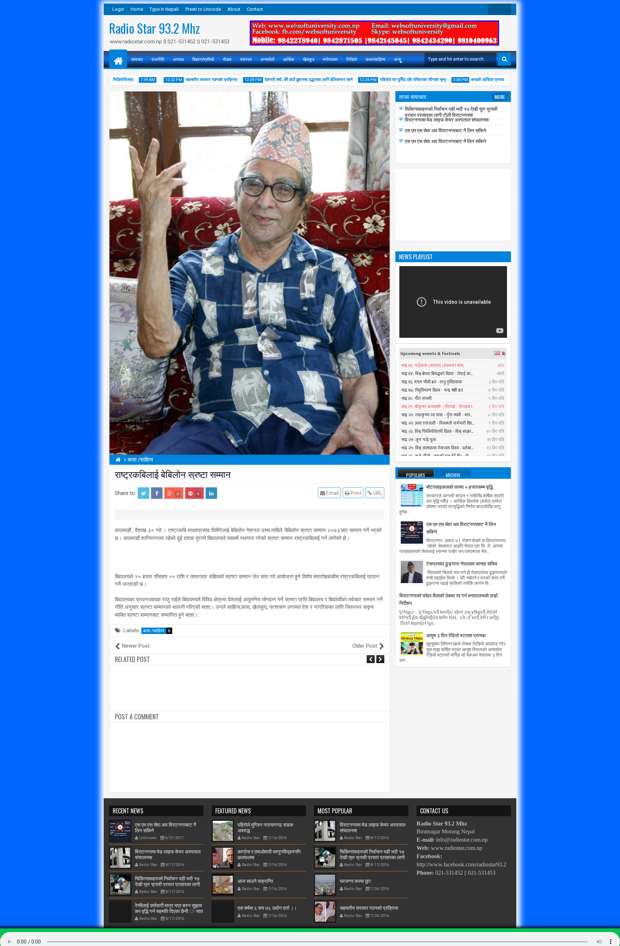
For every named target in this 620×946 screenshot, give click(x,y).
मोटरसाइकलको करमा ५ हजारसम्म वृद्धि (459, 486)
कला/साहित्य (375, 59)
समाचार (137, 59)
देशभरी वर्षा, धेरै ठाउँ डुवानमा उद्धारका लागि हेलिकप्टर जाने (290, 79)
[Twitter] (493, 9)
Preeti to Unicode (203, 9)
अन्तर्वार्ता (267, 59)
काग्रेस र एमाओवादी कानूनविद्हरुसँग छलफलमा (269, 854)
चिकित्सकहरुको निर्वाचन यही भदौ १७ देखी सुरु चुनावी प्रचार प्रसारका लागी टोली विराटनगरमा (451, 122)
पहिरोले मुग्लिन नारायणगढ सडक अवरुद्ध (265, 827)
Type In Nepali (164, 9)
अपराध (178, 59)
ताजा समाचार (412, 96)
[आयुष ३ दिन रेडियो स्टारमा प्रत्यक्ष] (412, 643)
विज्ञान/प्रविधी (203, 59)
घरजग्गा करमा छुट (355, 880)
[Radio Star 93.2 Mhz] (118, 58)
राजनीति (157, 59)
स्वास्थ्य (246, 59)
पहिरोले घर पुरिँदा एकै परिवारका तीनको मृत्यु (394, 79)
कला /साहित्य (156, 630)
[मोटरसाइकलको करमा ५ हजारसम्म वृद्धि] (412, 495)
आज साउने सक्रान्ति (255, 880)
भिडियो (351, 59)
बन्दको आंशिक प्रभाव (468, 79)
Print (355, 493)
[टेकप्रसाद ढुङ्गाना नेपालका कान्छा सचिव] (412, 571)
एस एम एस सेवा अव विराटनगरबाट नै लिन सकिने (445, 140)
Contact (255, 9)
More (499, 96)
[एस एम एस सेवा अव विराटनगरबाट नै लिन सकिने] (412, 532)
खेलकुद (308, 59)
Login (118, 9)
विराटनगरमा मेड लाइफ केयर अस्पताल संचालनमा (447, 129)
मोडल (227, 59)
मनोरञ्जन (330, 59)
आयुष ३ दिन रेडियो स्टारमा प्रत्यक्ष (456, 635)
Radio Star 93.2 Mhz (154, 28)
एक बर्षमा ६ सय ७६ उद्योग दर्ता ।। (267, 907)
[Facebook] (505, 9)
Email (332, 493)
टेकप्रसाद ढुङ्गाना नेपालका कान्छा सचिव (461, 563)
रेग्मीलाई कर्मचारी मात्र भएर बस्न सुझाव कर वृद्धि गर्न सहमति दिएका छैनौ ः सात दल (455, 111)
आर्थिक (288, 59)
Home (137, 9)
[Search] (504, 59)
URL (377, 493)
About (233, 9)
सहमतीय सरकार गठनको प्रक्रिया (193, 79)
